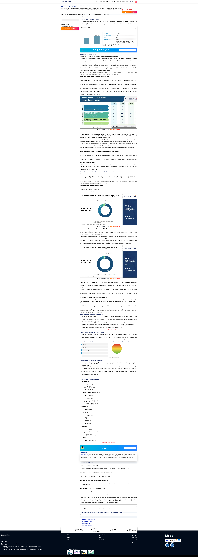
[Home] (66, 1)
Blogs (100, 537)
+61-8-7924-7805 (115, 530)
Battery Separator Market (87, 525)
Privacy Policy (134, 539)
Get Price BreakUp (130, 447)
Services (68, 539)
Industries (108, 1)
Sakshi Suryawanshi (85, 454)
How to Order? (134, 537)
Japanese (82, 514)
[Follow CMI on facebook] (170, 536)
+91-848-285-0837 (132, 530)
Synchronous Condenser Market (88, 519)
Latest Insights (102, 1)
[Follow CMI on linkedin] (166, 536)
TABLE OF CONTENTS (65, 22)
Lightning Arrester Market (87, 521)
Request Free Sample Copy (115, 129)
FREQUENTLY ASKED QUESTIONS (67, 26)
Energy (78, 16)
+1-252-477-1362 (79, 530)
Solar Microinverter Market (87, 523)
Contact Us (119, 1)
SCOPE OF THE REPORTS (66, 24)
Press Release (101, 539)
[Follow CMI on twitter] (168, 536)
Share (135, 28)
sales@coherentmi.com (6, 535)
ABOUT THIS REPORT (66, 20)
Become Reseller (135, 535)
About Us (113, 1)
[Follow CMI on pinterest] (172, 536)
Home (97, 1)
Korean (88, 514)
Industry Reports (66, 16)
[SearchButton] (136, 2)
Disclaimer (134, 542)
